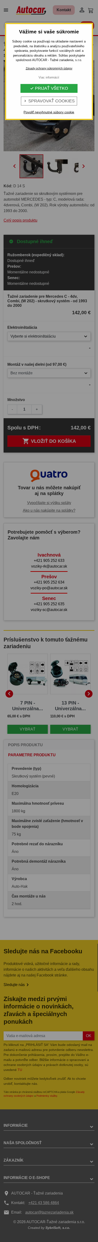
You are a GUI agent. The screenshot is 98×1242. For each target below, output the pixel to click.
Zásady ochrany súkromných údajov (49, 68)
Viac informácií (49, 77)
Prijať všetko (49, 88)
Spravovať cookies (49, 101)
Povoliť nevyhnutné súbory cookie (49, 112)
